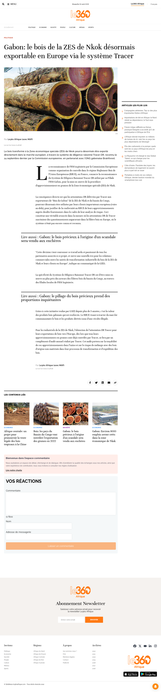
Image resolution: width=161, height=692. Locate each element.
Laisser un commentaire (61, 546)
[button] (155, 686)
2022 (93, 651)
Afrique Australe (39, 663)
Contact (65, 660)
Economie (43, 27)
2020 (94, 657)
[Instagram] (155, 646)
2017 (93, 666)
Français (154, 4)
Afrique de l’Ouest (39, 654)
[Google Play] (148, 674)
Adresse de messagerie (18, 532)
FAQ (64, 654)
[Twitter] (140, 646)
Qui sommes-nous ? (70, 651)
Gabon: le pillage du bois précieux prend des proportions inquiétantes (65, 298)
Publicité (66, 663)
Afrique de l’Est (38, 660)
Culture (72, 27)
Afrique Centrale (39, 657)
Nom (8, 521)
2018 (93, 663)
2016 (93, 668)
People (62, 27)
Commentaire (13, 490)
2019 (93, 660)
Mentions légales (69, 657)
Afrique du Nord (39, 651)
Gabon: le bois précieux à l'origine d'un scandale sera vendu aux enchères (68, 239)
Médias (82, 27)
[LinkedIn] (150, 646)
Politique (31, 27)
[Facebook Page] (134, 646)
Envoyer (94, 620)
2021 (93, 654)
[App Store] (130, 674)
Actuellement (8, 27)
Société (53, 27)
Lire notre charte (14, 470)
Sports (91, 27)
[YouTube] (145, 646)
